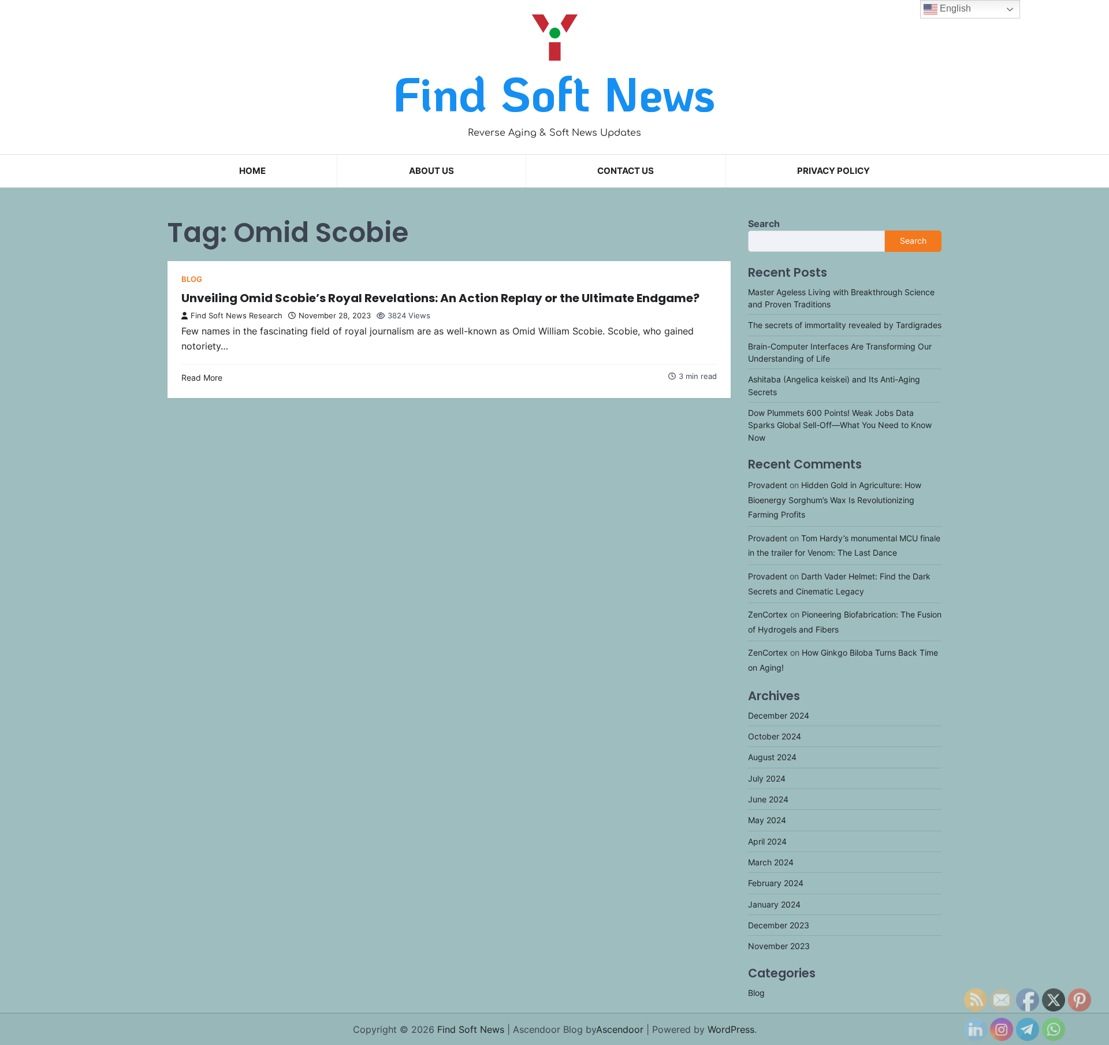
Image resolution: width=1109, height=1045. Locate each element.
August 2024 (772, 757)
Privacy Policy (833, 170)
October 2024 (774, 736)
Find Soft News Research (236, 315)
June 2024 (768, 799)
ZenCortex (768, 614)
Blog (191, 279)
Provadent (767, 485)
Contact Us (625, 170)
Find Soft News (554, 93)
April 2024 (767, 841)
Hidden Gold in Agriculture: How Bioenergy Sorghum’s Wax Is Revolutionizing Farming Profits (834, 499)
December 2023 (778, 925)
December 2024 (778, 715)
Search (764, 223)
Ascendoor (619, 1029)
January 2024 (774, 904)
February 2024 (775, 883)
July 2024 (767, 778)
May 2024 (767, 820)
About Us (431, 170)
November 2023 (779, 946)
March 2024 (771, 862)
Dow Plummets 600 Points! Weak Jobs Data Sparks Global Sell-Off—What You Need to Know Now (840, 425)
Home (252, 170)
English (954, 8)
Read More (201, 377)
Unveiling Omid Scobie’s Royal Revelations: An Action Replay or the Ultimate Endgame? (440, 298)
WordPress (731, 1029)
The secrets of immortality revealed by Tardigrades (844, 325)
